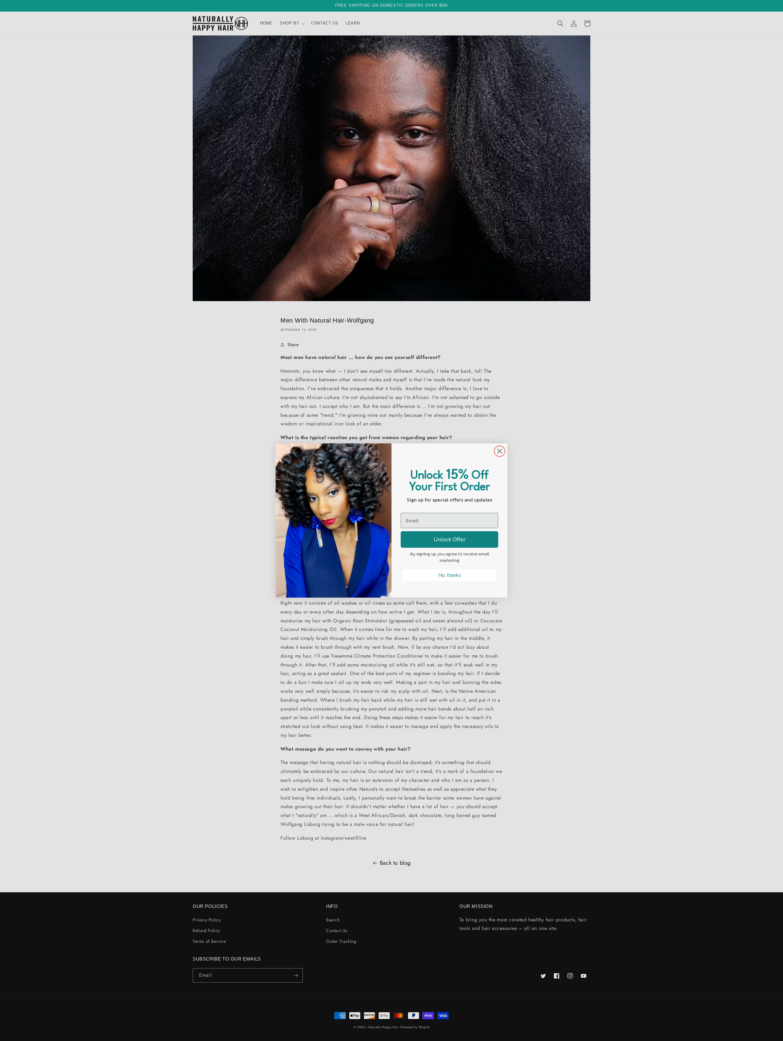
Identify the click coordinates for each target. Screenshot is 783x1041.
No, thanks (449, 575)
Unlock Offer (450, 539)
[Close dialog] (499, 451)
